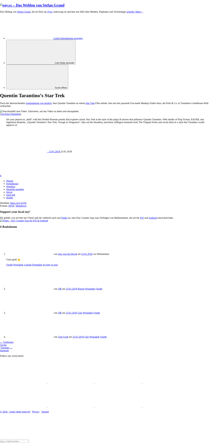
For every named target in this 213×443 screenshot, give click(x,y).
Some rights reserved (15, 411)
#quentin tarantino (15, 189)
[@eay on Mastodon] (23, 382)
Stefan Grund (23, 11)
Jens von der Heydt (67, 254)
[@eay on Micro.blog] (118, 382)
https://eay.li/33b (18, 203)
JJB (60, 288)
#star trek (10, 195)
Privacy (36, 411)
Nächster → (6, 347)
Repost (81, 288)
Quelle (9, 264)
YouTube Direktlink (10, 114)
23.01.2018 (86, 254)
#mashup (10, 186)
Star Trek (90, 103)
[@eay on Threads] (165, 382)
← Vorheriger (7, 342)
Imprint (45, 411)
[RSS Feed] (165, 406)
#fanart (9, 181)
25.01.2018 (78, 337)
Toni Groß (63, 337)
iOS (142, 218)
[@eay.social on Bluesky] (71, 382)
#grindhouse (12, 183)
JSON (11, 205)
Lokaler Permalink (33, 264)
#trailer (9, 197)
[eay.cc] (32, 5)
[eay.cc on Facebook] (71, 406)
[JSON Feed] (118, 406)
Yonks (64, 218)
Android (153, 218)
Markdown (21, 205)
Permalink (18, 264)
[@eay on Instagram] (23, 406)
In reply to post (50, 264)
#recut (9, 192)
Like (80, 313)
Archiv (3, 345)
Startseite (4, 350)
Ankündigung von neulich (38, 103)
